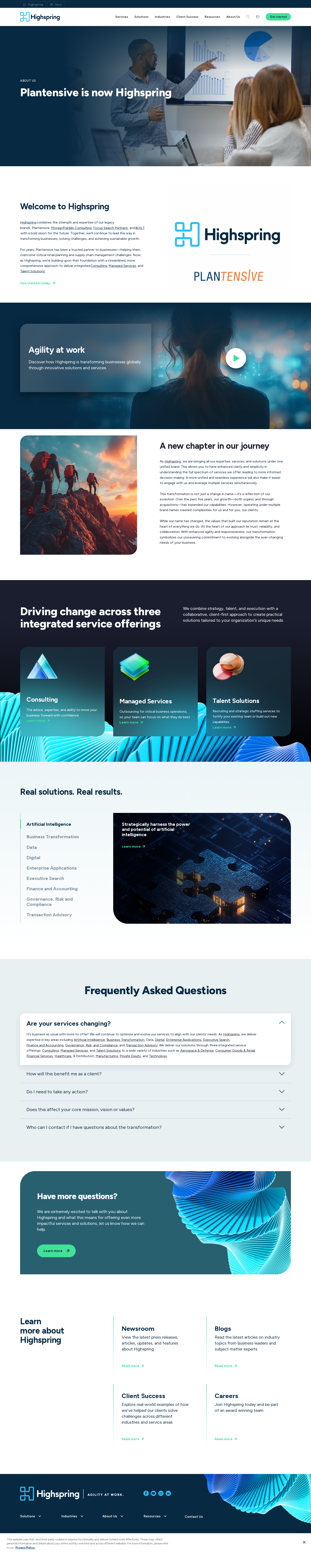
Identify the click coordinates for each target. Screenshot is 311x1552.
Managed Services (122, 266)
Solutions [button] (141, 17)
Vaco (58, 4)
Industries (69, 1516)
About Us (109, 1516)
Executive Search (216, 1040)
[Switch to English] (257, 17)
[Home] (40, 17)
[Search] (248, 17)
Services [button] (121, 17)
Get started (278, 16)
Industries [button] (162, 17)
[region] (155, 1542)
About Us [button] (233, 17)
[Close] (304, 1542)
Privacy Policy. (25, 1547)
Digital (159, 1040)
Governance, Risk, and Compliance (91, 1045)
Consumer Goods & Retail (235, 1050)
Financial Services (39, 1056)
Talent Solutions (32, 271)
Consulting (99, 266)
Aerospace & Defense (197, 1050)
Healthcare (63, 1056)
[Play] (236, 360)
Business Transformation (125, 1040)
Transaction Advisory (142, 1045)
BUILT (140, 228)
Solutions (27, 1516)
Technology (158, 1056)
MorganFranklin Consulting (71, 228)
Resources (152, 1516)
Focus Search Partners (110, 228)
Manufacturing (107, 1056)
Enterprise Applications (183, 1040)
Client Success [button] (187, 17)
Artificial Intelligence (89, 1040)
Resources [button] (212, 17)
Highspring (35, 4)
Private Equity (130, 1056)
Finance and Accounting (44, 1045)
